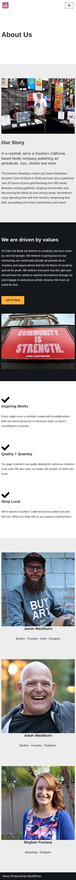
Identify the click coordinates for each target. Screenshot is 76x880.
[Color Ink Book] (5, 5)
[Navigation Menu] (69, 5)
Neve (6, 876)
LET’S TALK (13, 300)
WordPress (34, 876)
